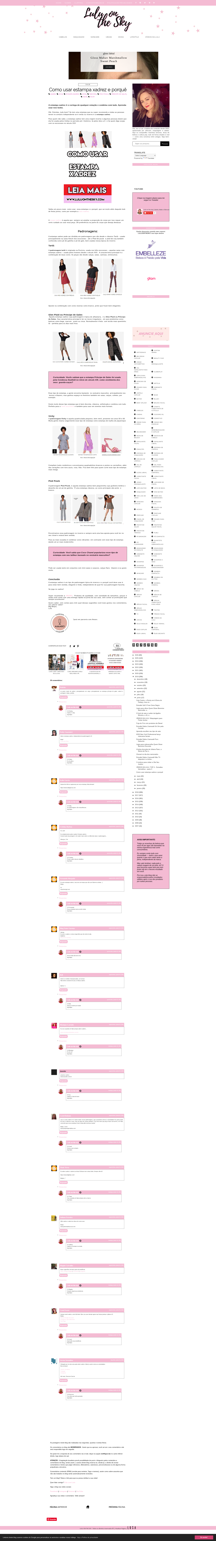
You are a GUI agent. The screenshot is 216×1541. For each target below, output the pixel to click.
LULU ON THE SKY (86, 1529)
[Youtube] (154, 3)
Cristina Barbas (66, 827)
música (139, 509)
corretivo (158, 418)
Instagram (82, 1271)
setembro (140, 688)
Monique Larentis (67, 1025)
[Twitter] (145, 3)
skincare (140, 573)
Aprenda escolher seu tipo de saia (148, 731)
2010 (137, 817)
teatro (157, 610)
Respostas (63, 702)
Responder (63, 697)
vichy (92, 97)
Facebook (76, 1271)
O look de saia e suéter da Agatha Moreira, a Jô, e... (148, 714)
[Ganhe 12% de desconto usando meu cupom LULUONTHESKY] (151, 287)
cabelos (109, 53)
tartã (85, 97)
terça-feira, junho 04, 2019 (117, 1360)
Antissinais (141, 352)
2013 (137, 808)
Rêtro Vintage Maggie (66, 1271)
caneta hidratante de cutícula (157, 408)
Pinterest (71, 1491)
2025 (137, 658)
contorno (141, 418)
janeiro (139, 788)
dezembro (140, 679)
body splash (142, 403)
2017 (137, 795)
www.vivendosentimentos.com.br (69, 1032)
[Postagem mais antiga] (117, 1508)
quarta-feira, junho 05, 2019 (114, 706)
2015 (137, 801)
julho (139, 694)
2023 (137, 664)
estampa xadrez (72, 94)
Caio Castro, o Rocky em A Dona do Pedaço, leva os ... (149, 701)
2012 (137, 811)
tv (137, 614)
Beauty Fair (159, 358)
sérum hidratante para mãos (156, 602)
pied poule (104, 94)
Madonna (158, 377)
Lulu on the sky (73, 707)
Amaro (53, 94)
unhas (139, 620)
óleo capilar (142, 629)
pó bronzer (141, 536)
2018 (137, 792)
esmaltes (140, 449)
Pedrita (63, 687)
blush (156, 399)
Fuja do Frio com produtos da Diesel (149, 723)
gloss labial (142, 472)
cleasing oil (159, 414)
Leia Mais (109, 67)
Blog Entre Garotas (67, 928)
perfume (140, 515)
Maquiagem (78, 37)
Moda (121, 37)
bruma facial (159, 403)
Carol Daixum (65, 1116)
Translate (150, 158)
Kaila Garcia (65, 780)
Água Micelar (142, 623)
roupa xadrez (55, 220)
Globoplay (158, 372)
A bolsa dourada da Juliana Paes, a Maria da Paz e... (149, 750)
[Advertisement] (150, 313)
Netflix (157, 383)
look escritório (67, 406)
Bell (61, 975)
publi (156, 532)
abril (138, 779)
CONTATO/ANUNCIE (95, 3)
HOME (59, 3)
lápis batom (141, 488)
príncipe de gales (119, 94)
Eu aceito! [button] (203, 1537)
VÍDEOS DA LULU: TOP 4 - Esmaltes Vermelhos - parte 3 (149, 768)
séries (156, 591)
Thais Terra (64, 1167)
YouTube (79, 1491)
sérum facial (142, 604)
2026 (137, 655)
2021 (137, 670)
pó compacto (159, 536)
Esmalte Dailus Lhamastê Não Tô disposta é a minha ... (148, 758)
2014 (137, 804)
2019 (137, 676)
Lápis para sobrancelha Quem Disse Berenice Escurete (149, 745)
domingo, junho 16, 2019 (114, 1046)
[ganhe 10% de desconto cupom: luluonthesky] (151, 267)
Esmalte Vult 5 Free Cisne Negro (148, 705)
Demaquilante (157, 364)
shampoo (140, 562)
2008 (137, 823)
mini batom (158, 492)
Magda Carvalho (66, 1266)
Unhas (108, 37)
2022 (137, 667)
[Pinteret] (149, 3)
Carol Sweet (64, 1310)
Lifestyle (134, 37)
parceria (93, 94)
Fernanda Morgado (67, 878)
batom (139, 399)
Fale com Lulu (69, 1482)
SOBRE (68, 3)
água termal (159, 623)
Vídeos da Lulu (152, 37)
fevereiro (140, 785)
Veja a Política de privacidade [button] (87, 1537)
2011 (137, 814)
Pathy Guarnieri (66, 732)
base (156, 395)
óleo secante (159, 633)
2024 (137, 661)
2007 (137, 826)
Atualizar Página (120, 1529)
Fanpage (62, 1371)
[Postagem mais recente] (58, 1508)
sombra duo (141, 579)
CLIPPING (78, 3)
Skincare (94, 37)
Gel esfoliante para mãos (140, 370)
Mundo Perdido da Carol (67, 1317)
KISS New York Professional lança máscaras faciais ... (148, 735)
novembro (140, 682)
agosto (139, 691)
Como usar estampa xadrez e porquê (149, 772)
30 (117, 645)
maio (139, 776)
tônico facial (159, 614)
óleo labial (141, 633)
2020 (137, 673)
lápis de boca (159, 488)
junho (139, 697)
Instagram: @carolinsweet (67, 1319)
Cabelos (63, 37)
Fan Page (63, 1321)
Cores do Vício (64, 741)
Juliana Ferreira (66, 1217)
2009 (137, 820)
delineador (141, 432)
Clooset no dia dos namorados (147, 754)
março (139, 782)
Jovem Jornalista (66, 1360)
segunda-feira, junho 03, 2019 (116, 687)
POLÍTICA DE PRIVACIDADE (119, 3)
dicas (61, 94)
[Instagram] (140, 3)
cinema (139, 414)
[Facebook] (136, 3)
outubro (140, 685)
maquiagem (141, 492)
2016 (137, 798)
